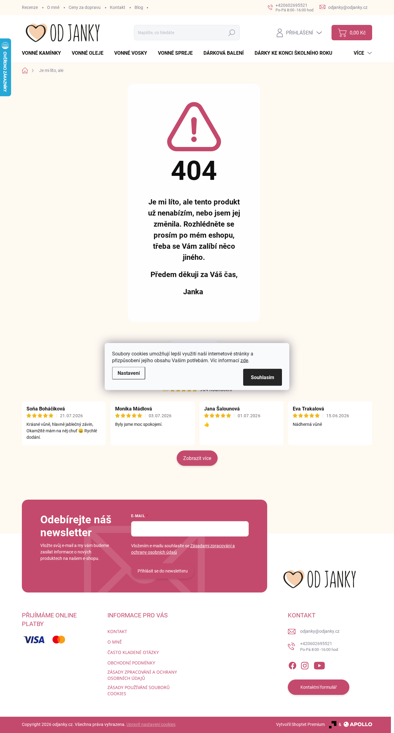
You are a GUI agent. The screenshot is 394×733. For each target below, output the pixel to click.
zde (244, 360)
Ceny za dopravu (85, 7)
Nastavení (129, 373)
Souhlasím (262, 377)
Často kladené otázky (133, 652)
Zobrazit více (197, 458)
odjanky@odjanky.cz (320, 631)
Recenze (30, 7)
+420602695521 (319, 646)
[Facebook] (292, 664)
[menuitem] (44, 53)
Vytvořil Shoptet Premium (300, 724)
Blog (139, 7)
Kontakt (117, 7)
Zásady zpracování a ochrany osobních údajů (142, 675)
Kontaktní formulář (318, 687)
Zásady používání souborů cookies (138, 690)
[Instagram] (304, 664)
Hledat (232, 32)
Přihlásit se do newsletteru (163, 571)
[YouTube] (319, 664)
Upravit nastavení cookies (151, 724)
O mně (53, 7)
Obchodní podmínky (131, 663)
